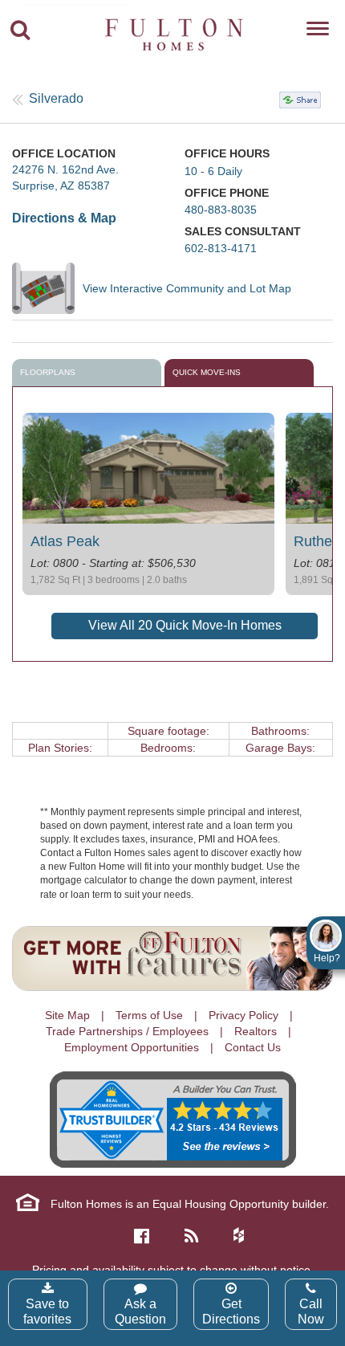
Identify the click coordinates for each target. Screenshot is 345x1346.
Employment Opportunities (131, 1047)
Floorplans (47, 372)
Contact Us (253, 1047)
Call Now (311, 1311)
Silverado (56, 98)
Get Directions (231, 1311)
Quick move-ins (206, 372)
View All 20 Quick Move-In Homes (185, 625)
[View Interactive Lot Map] (47, 288)
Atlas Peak (64, 541)
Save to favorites (47, 1311)
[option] (148, 503)
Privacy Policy (243, 1015)
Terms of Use (149, 1015)
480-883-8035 (221, 209)
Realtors (255, 1031)
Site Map (67, 1015)
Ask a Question (140, 1311)
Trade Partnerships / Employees (127, 1031)
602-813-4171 (221, 248)
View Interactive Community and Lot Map (187, 288)
